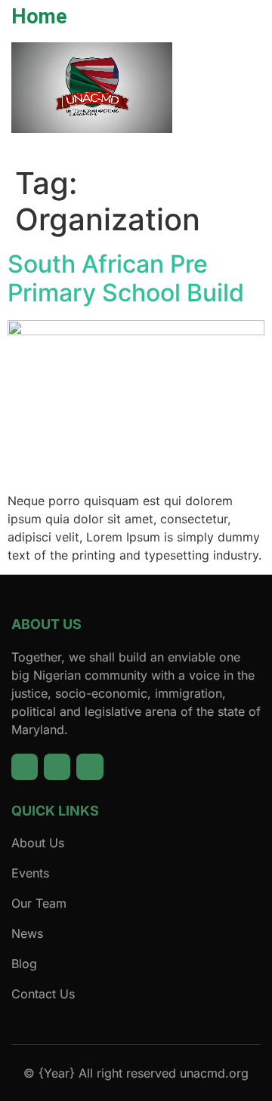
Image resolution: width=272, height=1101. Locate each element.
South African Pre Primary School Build (126, 278)
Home (38, 17)
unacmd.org (214, 1073)
